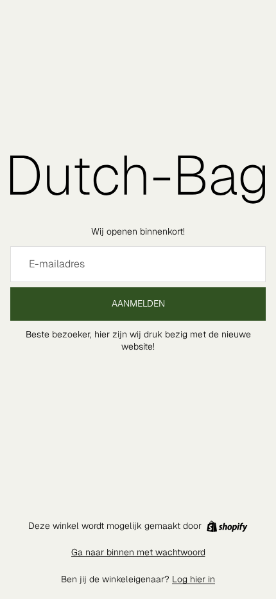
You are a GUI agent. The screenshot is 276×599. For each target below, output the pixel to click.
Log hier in (193, 579)
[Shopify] (227, 526)
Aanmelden (138, 303)
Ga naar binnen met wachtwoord (138, 552)
